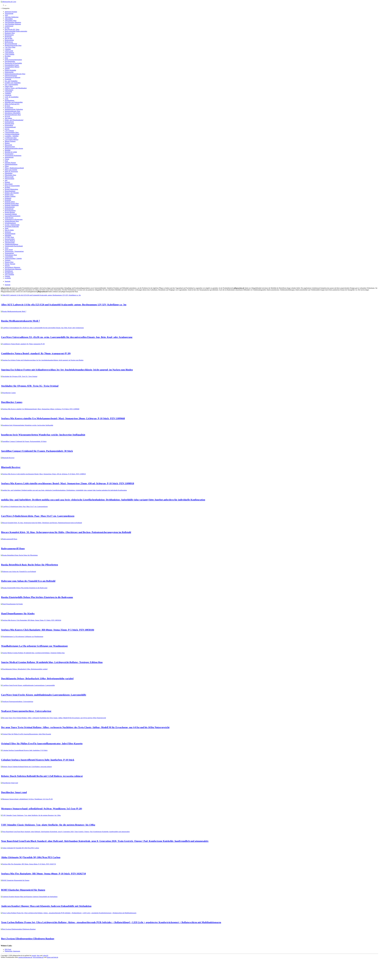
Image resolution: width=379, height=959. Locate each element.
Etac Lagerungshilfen (11, 84)
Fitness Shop (9, 86)
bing (38, 955)
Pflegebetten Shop (10, 175)
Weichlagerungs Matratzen (13, 269)
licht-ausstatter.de (38, 957)
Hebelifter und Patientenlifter (14, 102)
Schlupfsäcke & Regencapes (14, 219)
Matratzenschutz (10, 146)
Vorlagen (7, 260)
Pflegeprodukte (9, 178)
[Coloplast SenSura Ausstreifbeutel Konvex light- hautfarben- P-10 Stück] (24, 750)
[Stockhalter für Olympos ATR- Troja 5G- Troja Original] (19, 376)
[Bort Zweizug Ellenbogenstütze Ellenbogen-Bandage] (18, 929)
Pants (6, 161)
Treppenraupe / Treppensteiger (14, 251)
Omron (7, 159)
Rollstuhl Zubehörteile (12, 205)
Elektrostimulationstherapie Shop (15, 74)
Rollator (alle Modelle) (12, 193)
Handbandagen (9, 100)
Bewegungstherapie (11, 43)
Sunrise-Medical (10, 241)
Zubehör (7, 276)
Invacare (7, 116)
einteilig (7, 68)
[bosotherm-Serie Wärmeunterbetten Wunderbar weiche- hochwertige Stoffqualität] (27, 425)
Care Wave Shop (10, 47)
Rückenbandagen (10, 210)
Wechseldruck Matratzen (12, 267)
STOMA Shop (9, 237)
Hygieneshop (9, 107)
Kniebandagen (9, 122)
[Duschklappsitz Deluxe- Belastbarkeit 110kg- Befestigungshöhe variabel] (24, 669)
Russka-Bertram (10, 212)
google (34, 955)
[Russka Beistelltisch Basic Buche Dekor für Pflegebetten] (19, 555)
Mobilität (7, 150)
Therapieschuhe (10, 242)
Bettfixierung (9, 42)
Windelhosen (9, 271)
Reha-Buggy (9, 184)
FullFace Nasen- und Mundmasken (16, 88)
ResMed (7, 187)
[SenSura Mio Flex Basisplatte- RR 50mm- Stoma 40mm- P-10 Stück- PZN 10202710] (28, 864)
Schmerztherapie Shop (12, 221)
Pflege (7, 166)
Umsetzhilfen (9, 257)
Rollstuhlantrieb (10, 207)
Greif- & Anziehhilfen (11, 97)
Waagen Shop (9, 262)
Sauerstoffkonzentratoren (12, 216)
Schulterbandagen (10, 223)
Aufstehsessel (9, 26)
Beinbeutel (8, 36)
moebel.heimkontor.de (25, 957)
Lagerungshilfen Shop (12, 132)
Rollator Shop (9, 194)
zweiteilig (8, 278)
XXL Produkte (9, 274)
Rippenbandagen (10, 191)
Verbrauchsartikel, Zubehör (13, 258)
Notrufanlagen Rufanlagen (13, 155)
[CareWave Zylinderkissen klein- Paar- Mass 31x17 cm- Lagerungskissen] (24, 506)
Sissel (6, 228)
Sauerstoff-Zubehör (11, 214)
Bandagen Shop (10, 33)
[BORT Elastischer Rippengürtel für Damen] (15, 880)
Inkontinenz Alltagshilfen (12, 113)
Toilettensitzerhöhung (11, 244)
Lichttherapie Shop (11, 138)
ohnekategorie (9, 157)
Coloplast (8, 49)
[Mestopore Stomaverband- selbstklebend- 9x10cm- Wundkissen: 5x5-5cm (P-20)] (27, 799)
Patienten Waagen (10, 162)
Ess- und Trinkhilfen (11, 81)
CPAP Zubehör (9, 54)
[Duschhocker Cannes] (8, 393)
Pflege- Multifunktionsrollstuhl (14, 168)
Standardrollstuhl (10, 233)
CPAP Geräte (9, 51)
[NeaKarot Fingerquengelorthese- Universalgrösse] (17, 701)
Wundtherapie (9, 273)
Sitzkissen (8, 232)
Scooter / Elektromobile (12, 225)
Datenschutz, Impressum (12, 951)
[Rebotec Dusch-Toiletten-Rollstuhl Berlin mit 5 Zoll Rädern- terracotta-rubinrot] (26, 766)
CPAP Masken (9, 52)
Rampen (7, 182)
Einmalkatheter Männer (12, 67)
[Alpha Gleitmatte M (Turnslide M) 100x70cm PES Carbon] (20, 848)
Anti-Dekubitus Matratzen (13, 22)
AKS (6, 15)
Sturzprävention (10, 239)
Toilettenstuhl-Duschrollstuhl (14, 246)
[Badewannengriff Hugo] (9, 539)
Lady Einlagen (9, 130)
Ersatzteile (8, 79)
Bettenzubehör (9, 40)
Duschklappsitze (10, 61)
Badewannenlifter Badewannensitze (16, 31)
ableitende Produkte (11, 12)
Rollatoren (8, 198)
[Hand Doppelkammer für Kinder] (12, 604)
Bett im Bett (8, 38)
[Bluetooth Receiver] (7, 458)
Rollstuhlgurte (9, 209)
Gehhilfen (8, 93)
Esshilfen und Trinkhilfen (13, 83)
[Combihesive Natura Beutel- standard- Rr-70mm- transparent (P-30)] (23, 344)
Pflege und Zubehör (11, 170)
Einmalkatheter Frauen (12, 65)
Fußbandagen (9, 90)
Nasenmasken (9, 154)
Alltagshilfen (9, 19)
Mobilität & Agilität (11, 152)
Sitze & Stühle (9, 230)
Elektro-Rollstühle (10, 70)
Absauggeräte (9, 13)
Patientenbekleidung (11, 164)
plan (6, 180)
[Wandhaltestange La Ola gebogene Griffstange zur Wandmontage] (22, 636)
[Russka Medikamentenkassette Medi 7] (13, 311)
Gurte (6, 99)
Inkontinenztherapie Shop (13, 114)
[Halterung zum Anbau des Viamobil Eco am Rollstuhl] (18, 571)
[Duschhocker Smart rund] (9, 783)
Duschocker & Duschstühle (13, 63)
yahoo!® (45, 955)
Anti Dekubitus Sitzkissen (13, 24)
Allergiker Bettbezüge (11, 17)
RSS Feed (8, 949)
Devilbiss (8, 56)
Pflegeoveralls (9, 177)
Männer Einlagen (10, 141)
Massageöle (8, 145)
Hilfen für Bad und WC (12, 104)
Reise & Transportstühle (12, 186)
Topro (6, 248)
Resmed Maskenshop (11, 189)
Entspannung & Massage (12, 77)
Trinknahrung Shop (11, 255)
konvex (7, 129)
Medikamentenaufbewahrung (14, 148)
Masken (7, 143)
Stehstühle (8, 235)
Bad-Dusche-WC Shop (12, 29)
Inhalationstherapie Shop (12, 111)
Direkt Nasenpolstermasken (13, 59)
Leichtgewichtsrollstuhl (12, 134)
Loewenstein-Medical (11, 139)
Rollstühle (8, 200)
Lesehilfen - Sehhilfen (11, 136)
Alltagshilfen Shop (10, 20)
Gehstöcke (8, 95)
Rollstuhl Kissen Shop (12, 203)
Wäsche (7, 265)
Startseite (7, 281)
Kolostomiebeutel (10, 127)
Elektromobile (9, 72)
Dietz (6, 58)
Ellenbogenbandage (11, 75)
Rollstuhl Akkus (10, 201)
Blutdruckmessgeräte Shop (13, 45)
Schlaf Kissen (9, 217)
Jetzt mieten (8, 118)
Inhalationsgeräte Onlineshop (14, 109)
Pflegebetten (8, 173)
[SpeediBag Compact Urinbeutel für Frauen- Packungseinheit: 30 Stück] (23, 441)
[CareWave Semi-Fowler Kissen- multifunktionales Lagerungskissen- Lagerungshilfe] (28, 685)
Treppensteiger (9, 253)
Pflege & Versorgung (11, 171)
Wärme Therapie (10, 264)
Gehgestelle (8, 91)
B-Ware (7, 28)
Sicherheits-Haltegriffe (12, 226)
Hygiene (7, 106)
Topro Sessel (9, 249)
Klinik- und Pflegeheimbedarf (14, 120)
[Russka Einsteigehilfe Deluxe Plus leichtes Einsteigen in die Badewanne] (24, 588)
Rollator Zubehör (10, 196)
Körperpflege (9, 125)
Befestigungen (9, 35)
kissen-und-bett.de (52, 957)
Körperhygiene (9, 123)
